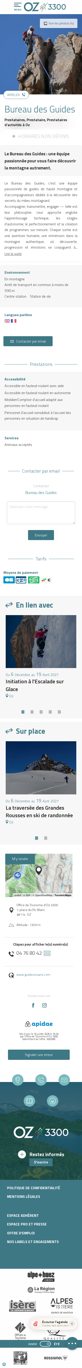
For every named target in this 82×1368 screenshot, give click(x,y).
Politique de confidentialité (33, 1188)
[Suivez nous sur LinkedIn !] (33, 1362)
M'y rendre (20, 858)
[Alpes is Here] (62, 1306)
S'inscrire (41, 1162)
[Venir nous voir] (17, 1080)
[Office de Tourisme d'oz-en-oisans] (45, 6)
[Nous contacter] (64, 1080)
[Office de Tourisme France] (20, 1332)
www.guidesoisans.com (33, 974)
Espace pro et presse (27, 1224)
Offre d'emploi (21, 1233)
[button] (42, 1362)
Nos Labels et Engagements (33, 1241)
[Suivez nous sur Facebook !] (26, 1362)
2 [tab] (31, 710)
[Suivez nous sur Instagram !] (18, 1362)
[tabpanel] (41, 658)
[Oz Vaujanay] (41, 1276)
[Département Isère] (22, 1306)
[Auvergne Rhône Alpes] (41, 1290)
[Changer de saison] (47, 1344)
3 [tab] (41, 710)
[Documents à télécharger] (29, 1101)
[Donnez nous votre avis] (52, 1101)
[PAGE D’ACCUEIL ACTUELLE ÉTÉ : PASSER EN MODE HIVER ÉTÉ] (45, 1344)
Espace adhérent (23, 1215)
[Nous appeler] (41, 1080)
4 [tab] (50, 710)
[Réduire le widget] (72, 1324)
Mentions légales (23, 1196)
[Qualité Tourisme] (54, 1332)
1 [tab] (22, 710)
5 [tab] (59, 710)
